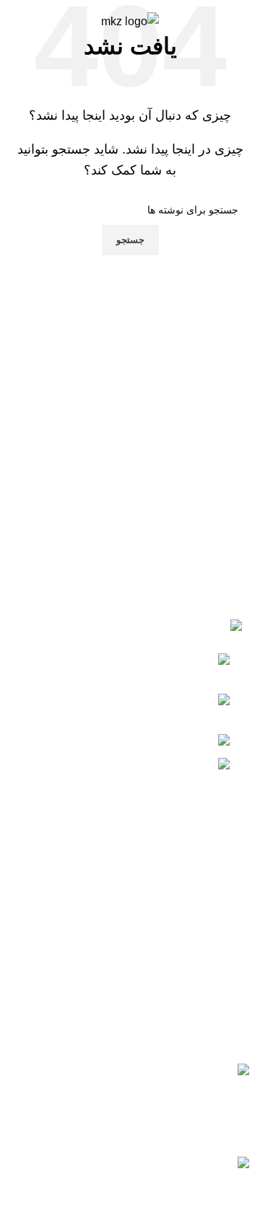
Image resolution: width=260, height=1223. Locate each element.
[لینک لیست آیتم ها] (130, 916)
